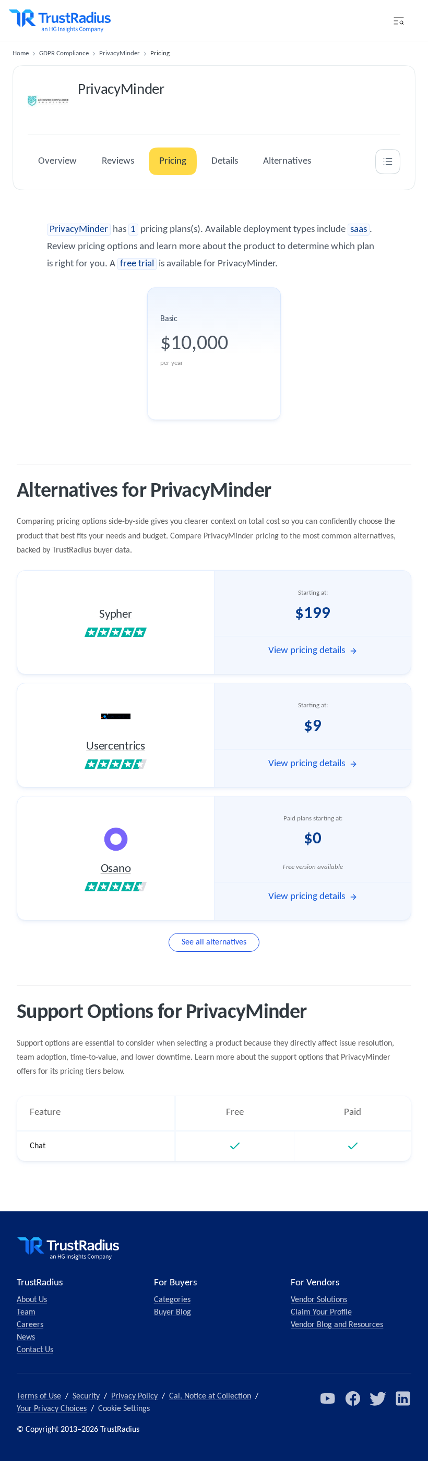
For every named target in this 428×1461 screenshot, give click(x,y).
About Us (32, 1300)
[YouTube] (327, 1398)
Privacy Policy (134, 1396)
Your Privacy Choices (52, 1409)
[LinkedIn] (403, 1398)
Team (26, 1312)
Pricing (172, 161)
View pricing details (306, 651)
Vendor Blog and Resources (337, 1325)
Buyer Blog (172, 1312)
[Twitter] (378, 1398)
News (26, 1337)
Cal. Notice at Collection (210, 1396)
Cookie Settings (124, 1409)
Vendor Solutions (319, 1300)
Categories (172, 1300)
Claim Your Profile (321, 1312)
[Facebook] (352, 1398)
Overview (57, 161)
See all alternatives (214, 942)
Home (21, 53)
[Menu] (398, 20)
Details (224, 161)
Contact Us (35, 1350)
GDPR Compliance (64, 53)
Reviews (118, 161)
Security (86, 1396)
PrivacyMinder (119, 53)
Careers (30, 1325)
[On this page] (387, 161)
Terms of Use (39, 1396)
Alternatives (287, 161)
